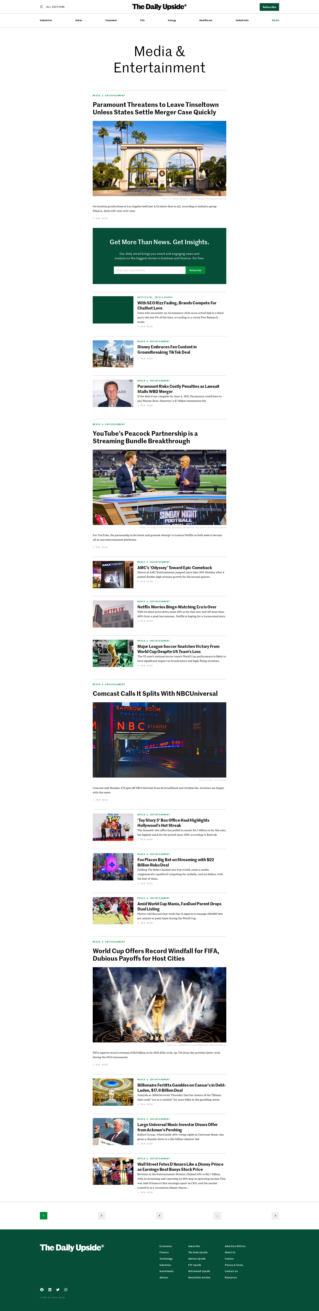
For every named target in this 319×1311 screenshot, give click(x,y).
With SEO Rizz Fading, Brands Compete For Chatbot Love (176, 305)
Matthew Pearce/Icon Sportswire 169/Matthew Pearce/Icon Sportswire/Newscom (188, 527)
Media (275, 20)
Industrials (242, 20)
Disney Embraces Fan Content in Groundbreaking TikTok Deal (167, 349)
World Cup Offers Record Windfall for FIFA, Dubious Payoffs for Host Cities (156, 954)
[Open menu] (52, 7)
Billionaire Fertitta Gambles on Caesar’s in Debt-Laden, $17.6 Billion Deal (181, 1087)
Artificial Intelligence (155, 297)
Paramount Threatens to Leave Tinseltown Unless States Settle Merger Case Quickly (156, 108)
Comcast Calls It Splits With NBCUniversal (156, 693)
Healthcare (206, 20)
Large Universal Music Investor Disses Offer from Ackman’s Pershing (177, 1127)
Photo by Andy (206, 780)
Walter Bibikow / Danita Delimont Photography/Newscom (199, 199)
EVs (142, 20)
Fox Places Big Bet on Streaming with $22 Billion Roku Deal (175, 862)
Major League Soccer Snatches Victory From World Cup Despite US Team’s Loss (178, 648)
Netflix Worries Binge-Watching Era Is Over (176, 607)
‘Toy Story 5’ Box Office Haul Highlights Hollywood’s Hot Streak (173, 822)
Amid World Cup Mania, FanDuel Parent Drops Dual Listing (179, 906)
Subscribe (195, 270)
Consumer (111, 20)
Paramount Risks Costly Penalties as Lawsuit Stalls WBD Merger (178, 388)
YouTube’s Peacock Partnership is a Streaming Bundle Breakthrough (145, 436)
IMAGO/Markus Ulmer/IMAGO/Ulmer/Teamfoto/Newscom (202, 1045)
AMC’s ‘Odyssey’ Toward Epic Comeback (174, 567)
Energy (172, 20)
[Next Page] (275, 1215)
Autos (78, 20)
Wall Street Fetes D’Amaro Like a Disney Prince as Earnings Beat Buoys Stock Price (180, 1166)
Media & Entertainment (109, 95)
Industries (46, 20)
